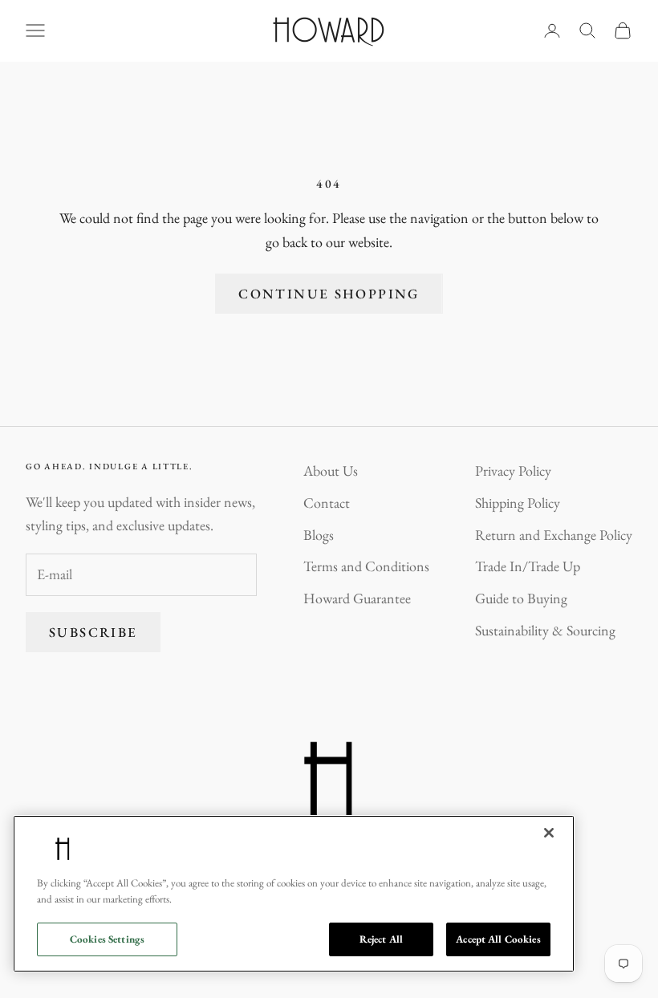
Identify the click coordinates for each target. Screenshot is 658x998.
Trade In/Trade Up (527, 566)
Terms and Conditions (366, 566)
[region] (294, 893)
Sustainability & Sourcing (545, 630)
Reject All (381, 939)
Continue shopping (328, 293)
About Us (330, 470)
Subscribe (93, 632)
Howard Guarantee (357, 598)
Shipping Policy (517, 502)
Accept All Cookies (498, 939)
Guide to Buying (521, 598)
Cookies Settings (107, 939)
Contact (326, 502)
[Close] (549, 832)
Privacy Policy (513, 470)
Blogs (318, 534)
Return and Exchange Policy (553, 534)
